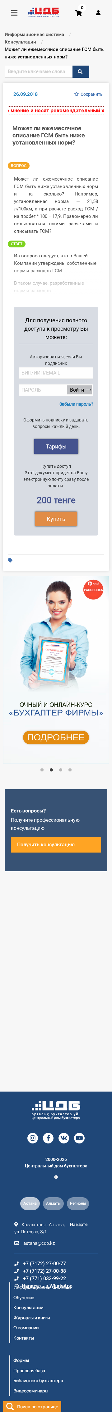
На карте (79, 1224)
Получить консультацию (46, 845)
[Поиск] (80, 72)
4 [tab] (70, 770)
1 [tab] (42, 770)
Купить (56, 519)
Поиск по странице (37, 1406)
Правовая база (29, 1370)
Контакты (23, 1338)
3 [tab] (61, 770)
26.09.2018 (25, 94)
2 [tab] (51, 770)
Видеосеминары (30, 1391)
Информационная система (42, 1287)
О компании (26, 1328)
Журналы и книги (31, 1318)
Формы (21, 1360)
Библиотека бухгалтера (38, 1380)
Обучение (23, 1297)
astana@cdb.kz (38, 1243)
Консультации (28, 1307)
